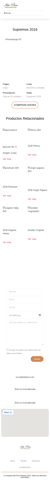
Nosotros (36, 461)
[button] (46, 5)
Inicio (12, 461)
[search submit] (44, 13)
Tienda (23, 461)
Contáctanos (25, 467)
